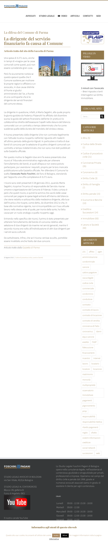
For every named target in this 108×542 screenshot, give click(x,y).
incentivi (86, 358)
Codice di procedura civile (23, 257)
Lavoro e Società (38, 257)
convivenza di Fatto (90, 326)
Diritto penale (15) (91, 194)
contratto (86, 304)
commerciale (88, 288)
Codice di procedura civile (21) (92, 155)
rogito (85, 432)
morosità (86, 379)
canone (85, 267)
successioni (87, 453)
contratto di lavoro (90, 309)
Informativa (54, 539)
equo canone (88, 336)
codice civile (87, 283)
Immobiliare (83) (91, 218)
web (98, 453)
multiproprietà (88, 385)
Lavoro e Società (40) (91, 226)
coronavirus (87, 331)
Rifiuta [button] (65, 535)
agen (100, 251)
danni (98, 331)
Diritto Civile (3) (90, 178)
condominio (87, 293)
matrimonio (87, 374)
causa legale (87, 277)
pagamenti (87, 400)
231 (84, 251)
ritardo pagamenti (90, 427)
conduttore (87, 299)
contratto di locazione (92, 315)
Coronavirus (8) (90, 172)
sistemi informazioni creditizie (91, 440)
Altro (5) (86, 138)
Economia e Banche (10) (92, 201)
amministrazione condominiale (89, 259)
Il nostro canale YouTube (16, 518)
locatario (95, 363)
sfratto (94, 432)
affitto (91, 251)
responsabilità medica (92, 421)
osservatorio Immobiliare (88, 393)
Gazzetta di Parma (43, 51)
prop (84, 411)
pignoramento (88, 405)
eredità (85, 342)
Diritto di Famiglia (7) (91, 186)
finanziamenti (88, 352)
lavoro (85, 363)
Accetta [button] (56, 535)
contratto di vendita (91, 320)
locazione (97, 369)
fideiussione (87, 347)
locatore (86, 369)
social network (88, 447)
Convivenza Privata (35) (92, 164)
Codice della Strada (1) (92, 146)
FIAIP (94, 342)
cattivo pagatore (89, 272)
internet (96, 358)
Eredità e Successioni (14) (90, 211)
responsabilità (88, 416)
